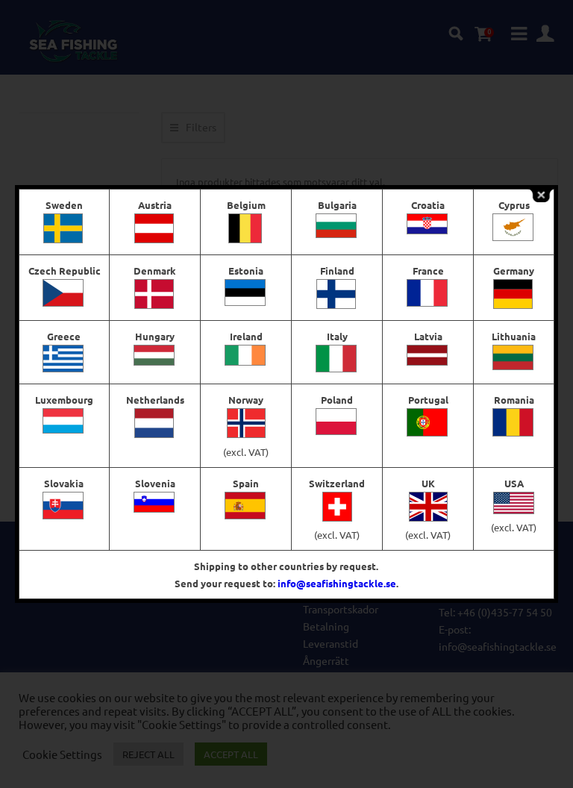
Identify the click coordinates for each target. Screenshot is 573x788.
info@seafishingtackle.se (337, 583)
